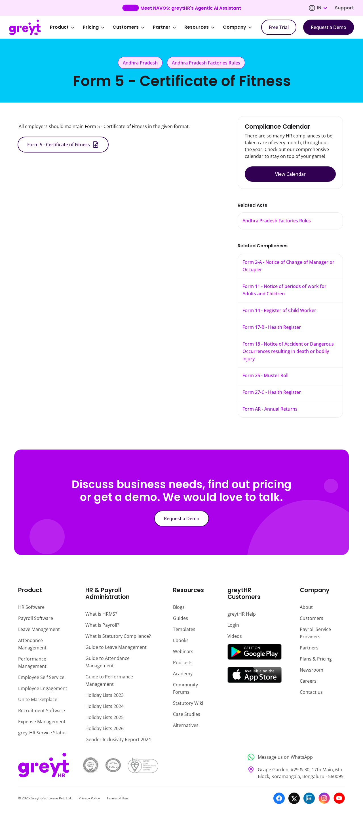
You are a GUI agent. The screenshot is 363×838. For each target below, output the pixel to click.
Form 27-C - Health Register (271, 392)
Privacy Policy (89, 798)
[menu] (155, 27)
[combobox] (321, 8)
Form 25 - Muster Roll (265, 375)
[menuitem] (66, 27)
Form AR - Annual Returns (269, 409)
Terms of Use (117, 798)
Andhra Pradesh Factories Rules (276, 221)
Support (344, 8)
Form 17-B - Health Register (271, 327)
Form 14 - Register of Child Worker (279, 310)
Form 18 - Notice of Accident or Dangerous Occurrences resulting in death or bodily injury (288, 351)
